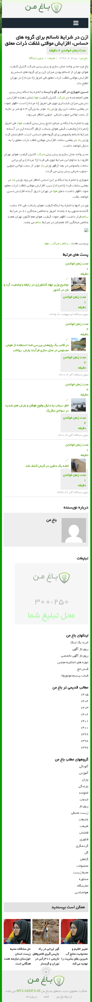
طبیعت (51, 58)
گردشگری (82, 846)
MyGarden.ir (28, 991)
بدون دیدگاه (36, 58)
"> (36, 284)
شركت (55, 243)
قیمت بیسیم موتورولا (74, 675)
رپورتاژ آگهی (80, 649)
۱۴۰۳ (84, 707)
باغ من (84, 58)
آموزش (83, 773)
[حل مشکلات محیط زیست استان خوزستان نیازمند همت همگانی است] (17, 931)
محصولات (82, 865)
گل (86, 852)
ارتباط (68, 996)
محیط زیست (80, 872)
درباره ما (31, 996)
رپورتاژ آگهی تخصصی (74, 655)
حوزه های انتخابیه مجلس (72, 662)
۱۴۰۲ (84, 714)
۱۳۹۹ (84, 734)
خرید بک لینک (79, 642)
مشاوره (83, 879)
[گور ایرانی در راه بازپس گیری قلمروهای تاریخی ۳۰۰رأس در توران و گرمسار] (45, 931)
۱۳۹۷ (84, 747)
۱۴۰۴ (84, 701)
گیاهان (84, 859)
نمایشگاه (82, 885)
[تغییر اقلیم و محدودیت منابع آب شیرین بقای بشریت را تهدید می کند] (74, 931)
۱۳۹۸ (84, 740)
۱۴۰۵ (84, 694)
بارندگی (83, 786)
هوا (36, 97)
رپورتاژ (83, 806)
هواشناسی (81, 892)
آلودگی (83, 766)
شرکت (61, 97)
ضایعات (83, 819)
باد (48, 108)
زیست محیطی (79, 812)
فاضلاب (83, 832)
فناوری (84, 839)
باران (85, 779)
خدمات (84, 799)
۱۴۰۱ (84, 721)
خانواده (83, 793)
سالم (85, 216)
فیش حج (82, 669)
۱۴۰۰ (84, 727)
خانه (46, 996)
